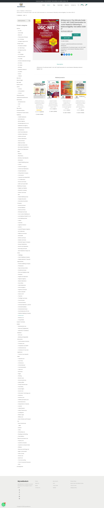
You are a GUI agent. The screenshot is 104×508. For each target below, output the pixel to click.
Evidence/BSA (21, 382)
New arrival (19, 108)
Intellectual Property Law (23, 399)
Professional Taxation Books (22, 112)
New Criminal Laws (22, 423)
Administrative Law (22, 326)
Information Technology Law (24, 393)
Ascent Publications (22, 138)
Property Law (21, 440)
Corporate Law (21, 358)
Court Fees (20, 360)
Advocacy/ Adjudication (23, 328)
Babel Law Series (21, 142)
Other (19, 429)
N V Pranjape (20, 54)
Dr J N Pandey (21, 39)
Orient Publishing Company (24, 257)
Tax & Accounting (22, 460)
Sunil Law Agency (21, 287)
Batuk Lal (20, 35)
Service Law (20, 455)
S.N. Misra (20, 71)
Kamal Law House (22, 205)
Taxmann (20, 296)
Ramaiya (20, 67)
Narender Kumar (21, 56)
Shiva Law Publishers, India (23, 272)
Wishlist (54, 487)
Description (60, 64)
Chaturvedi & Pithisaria (23, 37)
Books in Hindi (19, 84)
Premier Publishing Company (24, 263)
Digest (19, 373)
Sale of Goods (21, 453)
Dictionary (20, 371)
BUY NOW (76, 34)
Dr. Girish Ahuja (21, 47)
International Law (21, 401)
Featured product (20, 95)
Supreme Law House (22, 289)
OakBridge (20, 255)
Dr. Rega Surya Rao (22, 50)
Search (29, 20)
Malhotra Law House (22, 233)
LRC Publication (21, 231)
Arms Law (20, 334)
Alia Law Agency (21, 121)
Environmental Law (22, 380)
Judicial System (21, 408)
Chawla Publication (22, 170)
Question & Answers (22, 442)
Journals (20, 406)
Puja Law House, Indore (23, 268)
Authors (18, 28)
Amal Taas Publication (23, 132)
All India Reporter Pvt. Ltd (23, 123)
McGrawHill (20, 235)
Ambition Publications (22, 134)
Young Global (21, 319)
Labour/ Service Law (22, 410)
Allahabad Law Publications (23, 127)
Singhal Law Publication (23, 276)
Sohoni (19, 73)
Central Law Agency (22, 166)
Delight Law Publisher (22, 188)
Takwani (20, 76)
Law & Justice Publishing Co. (24, 214)
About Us (37, 483)
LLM (19, 106)
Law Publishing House (22, 218)
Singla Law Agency (22, 278)
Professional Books (20, 110)
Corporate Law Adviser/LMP (24, 177)
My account (55, 481)
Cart (54, 483)
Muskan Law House (22, 240)
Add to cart (67, 37)
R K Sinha (20, 63)
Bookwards (20, 160)
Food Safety (20, 386)
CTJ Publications (21, 179)
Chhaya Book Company (23, 173)
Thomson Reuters (22, 302)
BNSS (20, 425)
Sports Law (20, 457)
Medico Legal (21, 414)
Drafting (20, 375)
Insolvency (20, 395)
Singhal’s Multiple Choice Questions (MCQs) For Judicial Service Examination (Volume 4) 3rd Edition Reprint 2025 (53, 104)
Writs (19, 464)
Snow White (20, 283)
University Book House (22, 309)
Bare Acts (19, 78)
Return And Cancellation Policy (77, 483)
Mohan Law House (22, 237)
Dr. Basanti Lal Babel (22, 45)
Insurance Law (21, 397)
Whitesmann (28, 10)
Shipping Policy (74, 487)
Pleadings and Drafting (23, 434)
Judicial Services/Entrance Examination (74, 44)
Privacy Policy (73, 481)
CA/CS (18, 86)
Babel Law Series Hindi (22, 145)
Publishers (22, 10)
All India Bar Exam (21, 101)
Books (36, 485)
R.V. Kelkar (20, 65)
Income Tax (20, 391)
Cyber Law (20, 369)
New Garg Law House (22, 248)
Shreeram (20, 274)
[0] (81, 5)
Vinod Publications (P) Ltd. (23, 311)
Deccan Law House (22, 181)
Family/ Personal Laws (22, 384)
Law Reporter (21, 412)
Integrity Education (22, 199)
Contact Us (37, 487)
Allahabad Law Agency (23, 125)
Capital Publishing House (23, 162)
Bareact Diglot (20, 80)
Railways (20, 447)
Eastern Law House (22, 192)
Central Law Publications (23, 168)
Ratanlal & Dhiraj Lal (22, 69)
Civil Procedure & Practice (23, 341)
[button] (64, 41)
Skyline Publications (22, 281)
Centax (19, 164)
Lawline (19, 220)
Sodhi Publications (22, 285)
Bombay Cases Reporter (23, 158)
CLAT (19, 104)
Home (18, 10)
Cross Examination (22, 367)
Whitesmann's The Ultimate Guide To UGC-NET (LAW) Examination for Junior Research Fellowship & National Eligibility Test (73, 49)
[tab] (60, 64)
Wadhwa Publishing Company (24, 313)
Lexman (20, 227)
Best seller (19, 82)
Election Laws (21, 378)
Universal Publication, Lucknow (24, 304)
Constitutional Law (22, 347)
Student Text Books (21, 322)
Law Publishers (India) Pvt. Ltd (24, 216)
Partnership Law (21, 432)
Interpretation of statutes (23, 404)
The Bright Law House (22, 298)
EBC (19, 194)
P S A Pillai (20, 58)
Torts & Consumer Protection (24, 462)
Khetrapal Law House (22, 211)
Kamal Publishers (21, 207)
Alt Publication (21, 129)
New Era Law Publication (23, 246)
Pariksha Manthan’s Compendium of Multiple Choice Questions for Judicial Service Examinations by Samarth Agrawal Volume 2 (66, 104)
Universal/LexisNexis (22, 306)
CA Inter (20, 93)
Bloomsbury (20, 155)
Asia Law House (21, 140)
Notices (19, 427)
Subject (18, 324)
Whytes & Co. (21, 317)
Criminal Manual (21, 365)
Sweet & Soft (21, 293)
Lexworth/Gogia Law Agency (24, 229)
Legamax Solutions (22, 224)
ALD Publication (21, 119)
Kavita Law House (21, 209)
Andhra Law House (22, 136)
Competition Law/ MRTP (23, 345)
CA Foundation (21, 91)
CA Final (20, 88)
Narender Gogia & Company (24, 242)
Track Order (55, 485)
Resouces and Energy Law (23, 449)
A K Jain (19, 30)
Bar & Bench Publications (23, 147)
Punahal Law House (22, 270)
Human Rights (21, 388)
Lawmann (20, 222)
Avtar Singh (20, 32)
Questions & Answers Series (24, 445)
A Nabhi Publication (22, 117)
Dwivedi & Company (22, 190)
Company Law (21, 343)
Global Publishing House (23, 196)
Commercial (21, 175)
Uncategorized (20, 466)
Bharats (19, 153)
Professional (20, 265)
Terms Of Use (73, 485)
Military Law (20, 416)
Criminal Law (21, 363)
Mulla (19, 52)
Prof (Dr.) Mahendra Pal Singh (24, 60)
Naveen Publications (22, 244)
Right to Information (22, 451)
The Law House (21, 300)
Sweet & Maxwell (21, 291)
